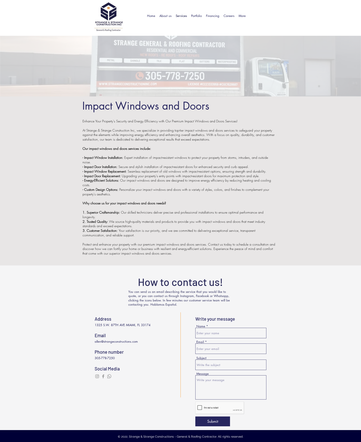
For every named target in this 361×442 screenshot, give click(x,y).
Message (202, 373)
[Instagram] (97, 376)
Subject (201, 358)
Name (200, 326)
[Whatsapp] (109, 376)
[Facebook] (103, 376)
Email (200, 341)
